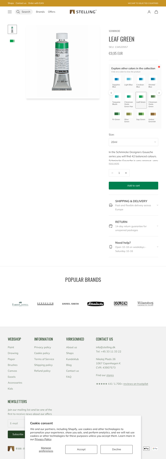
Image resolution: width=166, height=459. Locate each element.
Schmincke (114, 31)
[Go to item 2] (12, 41)
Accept (81, 449)
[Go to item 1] (12, 29)
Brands (40, 11)
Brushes (13, 365)
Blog (69, 365)
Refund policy (42, 370)
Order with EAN (36, 3)
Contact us (21, 3)
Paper (11, 359)
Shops (11, 3)
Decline (116, 449)
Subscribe (17, 434)
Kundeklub (72, 359)
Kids (10, 388)
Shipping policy (43, 365)
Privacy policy (42, 347)
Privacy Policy (43, 439)
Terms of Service (44, 359)
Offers (51, 11)
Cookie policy (42, 353)
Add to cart (133, 185)
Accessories (15, 382)
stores (110, 375)
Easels (12, 376)
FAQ (68, 376)
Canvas (12, 370)
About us (71, 347)
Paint (11, 347)
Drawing (13, 353)
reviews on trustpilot (135, 383)
